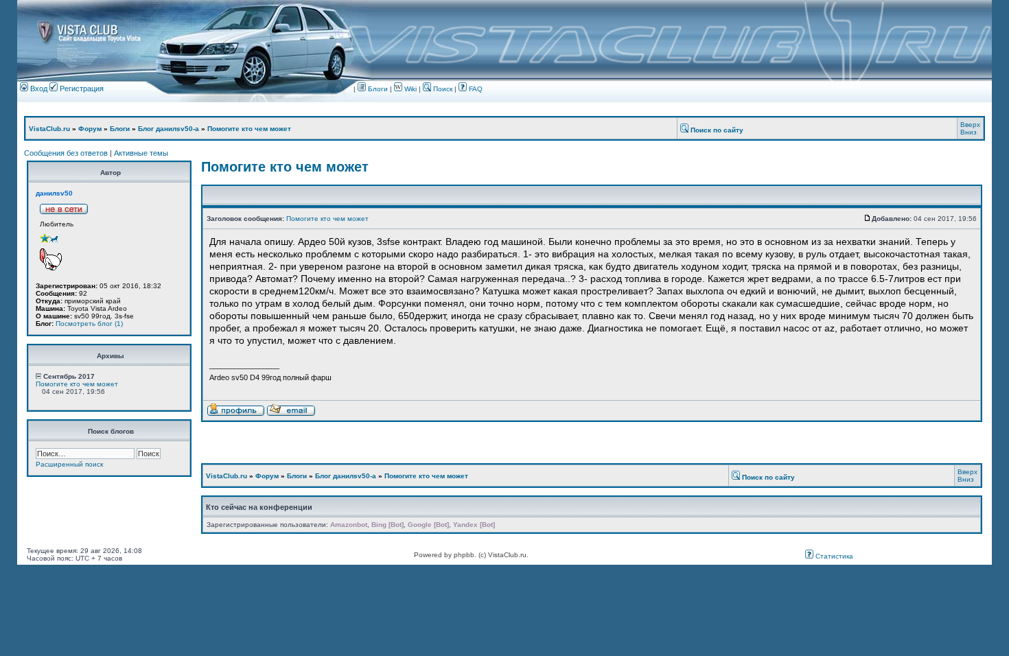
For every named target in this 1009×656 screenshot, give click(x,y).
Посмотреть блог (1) (89, 323)
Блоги (377, 89)
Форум (90, 128)
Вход (37, 88)
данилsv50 (54, 193)
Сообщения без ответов (66, 153)
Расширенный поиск (69, 464)
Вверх (970, 124)
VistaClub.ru (49, 128)
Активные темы (141, 153)
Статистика (833, 556)
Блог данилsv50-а (168, 128)
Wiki (410, 89)
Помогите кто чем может (249, 128)
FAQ (475, 89)
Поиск (441, 89)
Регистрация (81, 88)
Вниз (968, 132)
